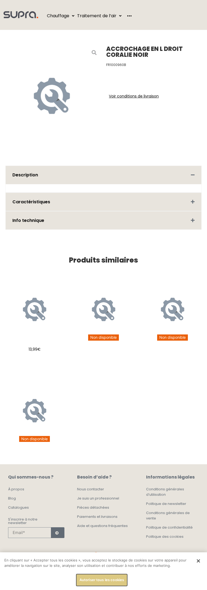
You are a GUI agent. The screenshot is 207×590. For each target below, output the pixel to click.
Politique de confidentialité (169, 527)
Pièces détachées (93, 507)
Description (25, 175)
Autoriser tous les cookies (102, 580)
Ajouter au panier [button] (35, 362)
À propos (16, 489)
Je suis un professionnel (98, 498)
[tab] (103, 175)
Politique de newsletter (166, 503)
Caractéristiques (31, 202)
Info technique (28, 220)
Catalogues (18, 507)
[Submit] (57, 532)
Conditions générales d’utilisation (165, 492)
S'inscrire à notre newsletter (22, 521)
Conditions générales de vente (168, 515)
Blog (12, 498)
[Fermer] (198, 561)
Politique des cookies (165, 536)
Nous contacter (90, 489)
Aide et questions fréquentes (102, 525)
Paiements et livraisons (97, 516)
